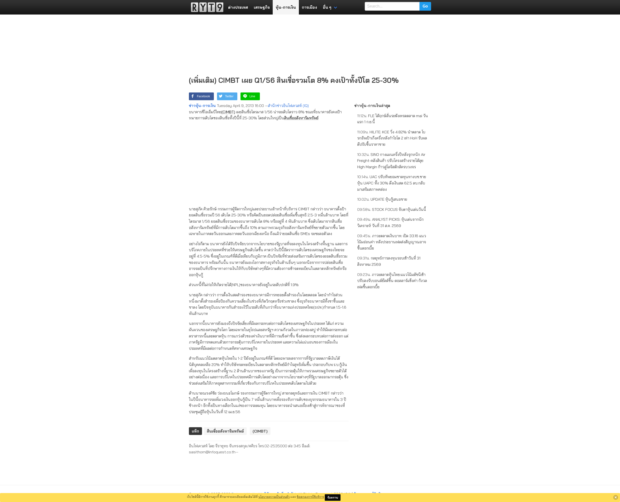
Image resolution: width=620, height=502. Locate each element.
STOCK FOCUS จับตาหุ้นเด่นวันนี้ (391, 209)
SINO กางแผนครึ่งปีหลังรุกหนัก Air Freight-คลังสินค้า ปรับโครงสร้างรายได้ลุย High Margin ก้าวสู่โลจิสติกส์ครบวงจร (391, 160)
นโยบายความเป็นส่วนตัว (274, 497)
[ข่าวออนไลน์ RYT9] (205, 7)
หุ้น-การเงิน (286, 7)
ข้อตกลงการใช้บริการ (310, 497)
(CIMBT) (228, 111)
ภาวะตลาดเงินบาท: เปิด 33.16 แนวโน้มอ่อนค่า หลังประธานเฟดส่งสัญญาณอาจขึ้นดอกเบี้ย (391, 242)
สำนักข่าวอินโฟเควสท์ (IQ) (288, 105)
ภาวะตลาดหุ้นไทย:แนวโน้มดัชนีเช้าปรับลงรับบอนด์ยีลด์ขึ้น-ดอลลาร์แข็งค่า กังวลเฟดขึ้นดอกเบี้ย (392, 280)
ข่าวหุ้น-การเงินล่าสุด (372, 105)
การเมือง (309, 7)
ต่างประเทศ (238, 7)
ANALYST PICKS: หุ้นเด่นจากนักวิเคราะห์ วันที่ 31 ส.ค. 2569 (390, 222)
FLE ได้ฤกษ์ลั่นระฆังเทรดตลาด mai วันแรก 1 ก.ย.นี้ (392, 118)
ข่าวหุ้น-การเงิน (202, 105)
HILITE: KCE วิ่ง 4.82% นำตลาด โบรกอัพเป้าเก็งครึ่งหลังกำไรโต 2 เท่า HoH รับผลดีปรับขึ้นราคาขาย (392, 138)
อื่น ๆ (327, 7)
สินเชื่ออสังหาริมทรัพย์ (301, 117)
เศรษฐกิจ (262, 7)
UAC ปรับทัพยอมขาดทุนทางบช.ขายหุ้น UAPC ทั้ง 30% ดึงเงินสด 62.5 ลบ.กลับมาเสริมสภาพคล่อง (391, 182)
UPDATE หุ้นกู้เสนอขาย (382, 199)
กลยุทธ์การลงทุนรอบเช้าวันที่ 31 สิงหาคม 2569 (388, 261)
